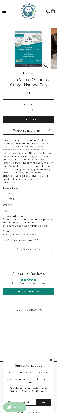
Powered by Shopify (28, 412)
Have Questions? (28, 249)
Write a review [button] (28, 291)
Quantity (28, 104)
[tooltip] (50, 130)
